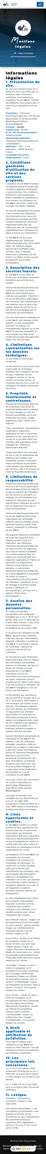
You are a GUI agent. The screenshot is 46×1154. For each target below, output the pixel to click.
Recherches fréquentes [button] (23, 1140)
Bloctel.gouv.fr (13, 790)
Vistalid (20, 127)
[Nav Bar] (40, 4)
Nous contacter (25, 53)
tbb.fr (27, 100)
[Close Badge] (35, 1146)
